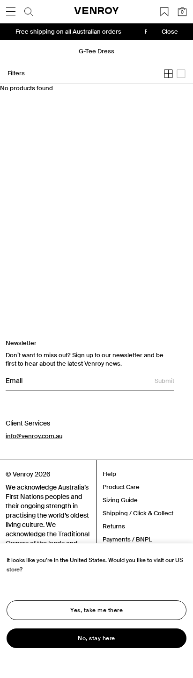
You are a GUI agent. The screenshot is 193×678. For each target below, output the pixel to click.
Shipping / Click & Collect (138, 513)
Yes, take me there (96, 610)
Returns (114, 526)
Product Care (121, 487)
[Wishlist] (164, 11)
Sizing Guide (120, 500)
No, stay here (96, 638)
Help (109, 474)
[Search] (29, 11)
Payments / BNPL (127, 539)
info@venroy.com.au (34, 436)
